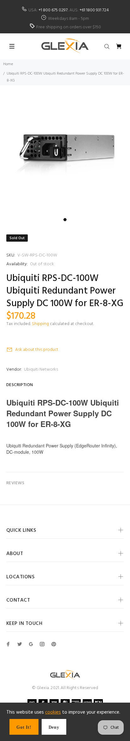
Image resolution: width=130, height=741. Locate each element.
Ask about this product (36, 349)
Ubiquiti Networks (41, 369)
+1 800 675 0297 (53, 10)
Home (8, 64)
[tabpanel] (65, 150)
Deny (54, 727)
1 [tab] (65, 219)
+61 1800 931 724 (94, 10)
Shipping (40, 324)
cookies (53, 712)
